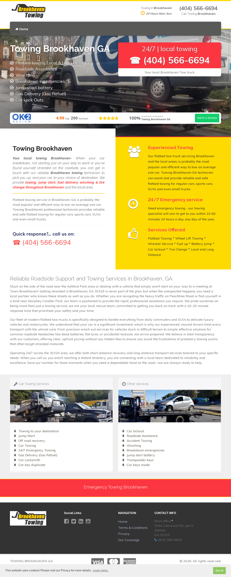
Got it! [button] (219, 570)
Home (23, 29)
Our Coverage (128, 540)
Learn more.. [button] (101, 570)
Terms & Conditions (132, 528)
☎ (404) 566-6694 (170, 60)
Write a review (207, 118)
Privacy (124, 534)
